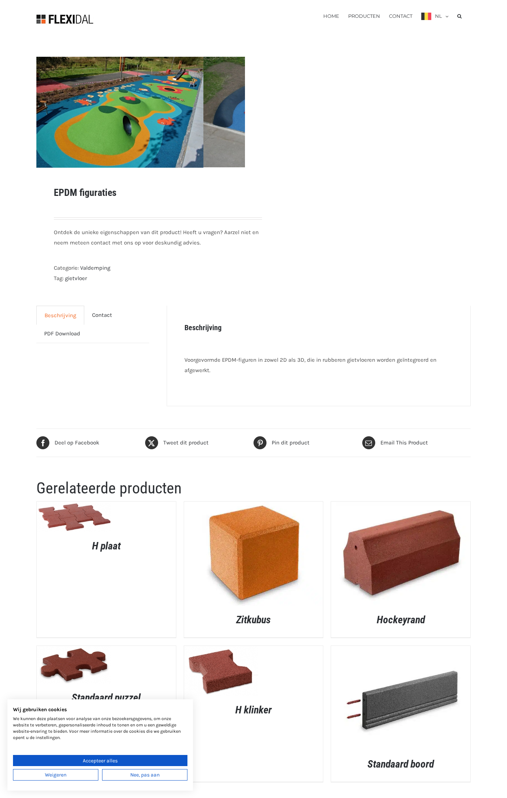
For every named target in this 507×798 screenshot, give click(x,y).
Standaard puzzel (106, 698)
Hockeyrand (401, 620)
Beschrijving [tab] (60, 315)
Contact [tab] (102, 315)
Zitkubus (253, 620)
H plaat (106, 546)
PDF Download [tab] (62, 333)
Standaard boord (400, 764)
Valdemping (95, 268)
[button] (459, 15)
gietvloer (76, 278)
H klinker (253, 710)
